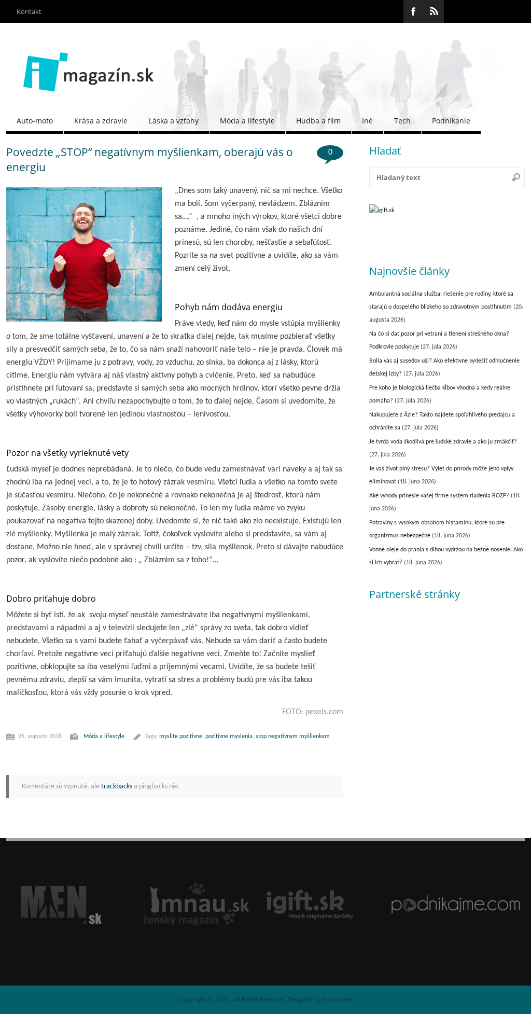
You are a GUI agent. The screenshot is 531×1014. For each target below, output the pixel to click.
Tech (402, 121)
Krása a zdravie (101, 121)
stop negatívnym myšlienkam (293, 736)
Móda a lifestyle (247, 121)
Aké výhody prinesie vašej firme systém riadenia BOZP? (439, 496)
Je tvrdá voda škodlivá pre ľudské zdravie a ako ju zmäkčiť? (443, 442)
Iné (367, 121)
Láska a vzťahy (174, 121)
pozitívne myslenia (229, 736)
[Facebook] (413, 11)
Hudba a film (318, 121)
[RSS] (434, 11)
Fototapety (337, 999)
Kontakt (29, 11)
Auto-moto (35, 121)
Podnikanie (451, 121)
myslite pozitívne (180, 736)
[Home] (88, 99)
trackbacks (116, 786)
